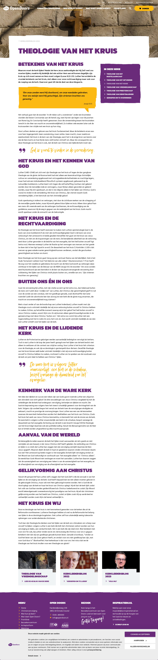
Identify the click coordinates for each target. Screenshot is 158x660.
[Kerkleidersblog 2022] (79, 561)
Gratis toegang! (93, 621)
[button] (130, 8)
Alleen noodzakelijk (140, 646)
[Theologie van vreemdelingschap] (37, 561)
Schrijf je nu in (122, 624)
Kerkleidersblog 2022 (30, 41)
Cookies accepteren (140, 634)
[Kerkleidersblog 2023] (121, 561)
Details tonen (33, 656)
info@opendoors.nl (60, 617)
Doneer (145, 8)
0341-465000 (58, 614)
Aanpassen (139, 640)
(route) (66, 610)
